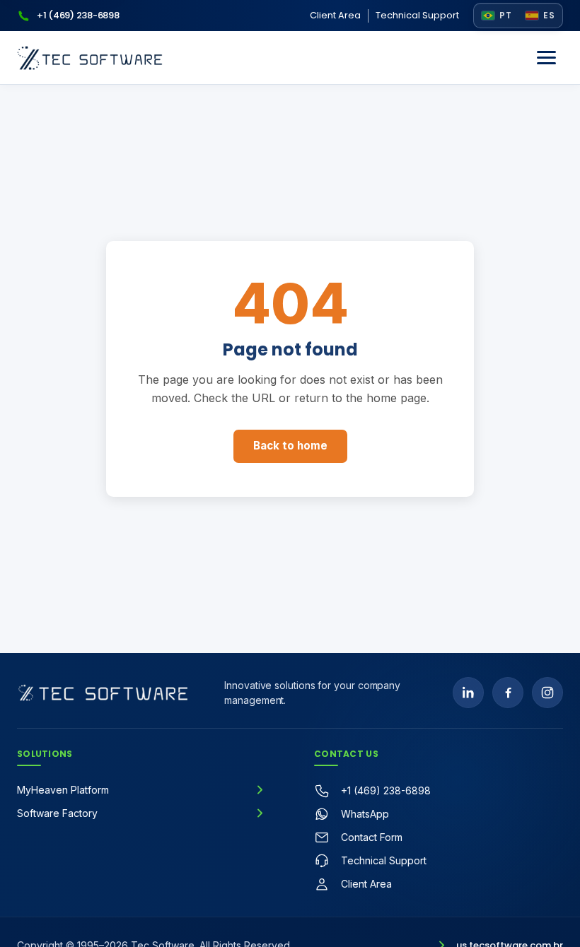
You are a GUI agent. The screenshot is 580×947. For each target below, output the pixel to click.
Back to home (290, 445)
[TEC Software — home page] (90, 58)
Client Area (335, 15)
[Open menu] (546, 58)
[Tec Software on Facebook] (507, 692)
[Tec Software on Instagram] (547, 692)
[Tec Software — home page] (110, 692)
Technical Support (417, 15)
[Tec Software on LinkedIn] (468, 692)
